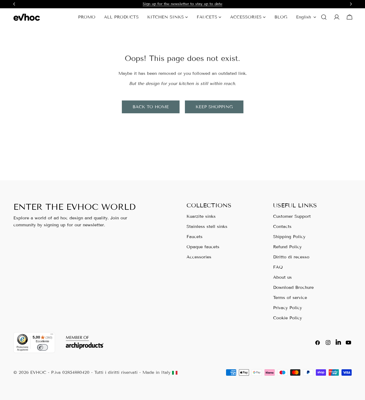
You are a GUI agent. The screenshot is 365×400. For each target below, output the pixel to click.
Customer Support (292, 216)
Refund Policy (287, 246)
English (303, 17)
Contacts (282, 226)
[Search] (324, 17)
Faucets (195, 236)
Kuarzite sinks (201, 216)
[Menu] (52, 335)
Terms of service (290, 297)
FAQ (278, 267)
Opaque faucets (203, 246)
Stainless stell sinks (207, 226)
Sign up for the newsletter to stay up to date (182, 4)
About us (282, 277)
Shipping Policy (289, 236)
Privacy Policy (287, 307)
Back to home (151, 106)
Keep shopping (214, 106)
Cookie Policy (287, 317)
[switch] (42, 347)
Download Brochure (293, 287)
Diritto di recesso (291, 256)
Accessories (199, 256)
